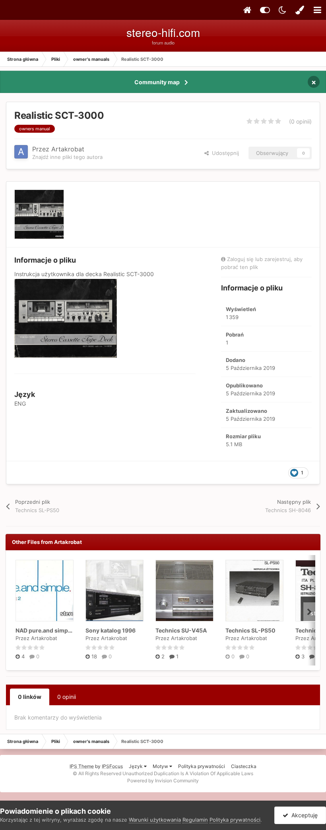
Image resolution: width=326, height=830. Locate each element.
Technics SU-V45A (181, 630)
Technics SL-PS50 (250, 630)
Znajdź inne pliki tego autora (67, 157)
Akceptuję (303, 815)
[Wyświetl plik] (45, 590)
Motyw (161, 766)
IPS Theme (82, 766)
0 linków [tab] (29, 696)
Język (136, 766)
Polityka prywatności (201, 766)
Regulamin (195, 819)
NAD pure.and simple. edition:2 (58, 630)
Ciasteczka (243, 766)
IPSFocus (112, 766)
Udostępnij (224, 153)
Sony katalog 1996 (110, 630)
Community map (157, 82)
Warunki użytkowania (155, 819)
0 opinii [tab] (66, 696)
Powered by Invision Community (163, 781)
